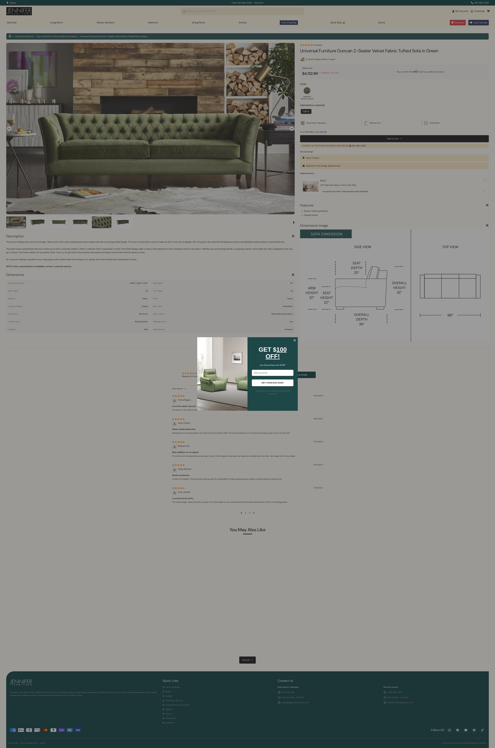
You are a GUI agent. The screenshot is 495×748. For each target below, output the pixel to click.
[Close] (295, 340)
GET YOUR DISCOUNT (272, 382)
